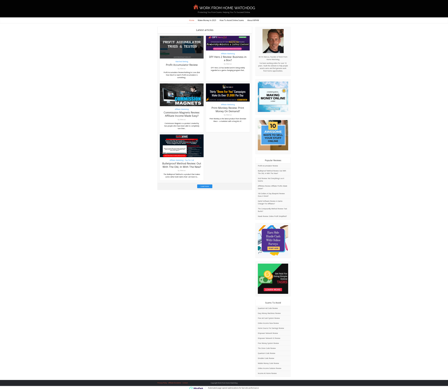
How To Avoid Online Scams (232, 20)
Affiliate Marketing (228, 53)
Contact (185, 383)
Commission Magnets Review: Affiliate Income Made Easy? (182, 114)
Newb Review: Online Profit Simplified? (272, 216)
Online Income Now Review (268, 323)
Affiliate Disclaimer (174, 383)
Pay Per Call (189, 160)
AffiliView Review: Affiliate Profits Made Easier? (272, 187)
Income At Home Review (267, 373)
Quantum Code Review (266, 353)
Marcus (183, 69)
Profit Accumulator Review (182, 64)
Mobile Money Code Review (268, 363)
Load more (205, 186)
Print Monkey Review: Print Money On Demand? (228, 109)
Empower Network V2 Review (269, 338)
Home (191, 20)
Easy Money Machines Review (269, 313)
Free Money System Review (268, 343)
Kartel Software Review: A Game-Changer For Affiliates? (270, 202)
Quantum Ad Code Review (268, 308)
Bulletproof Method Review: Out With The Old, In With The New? (181, 165)
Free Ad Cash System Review (269, 318)
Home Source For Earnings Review (271, 328)
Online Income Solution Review (269, 368)
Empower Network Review (268, 333)
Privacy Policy (162, 383)
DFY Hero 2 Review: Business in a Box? (228, 58)
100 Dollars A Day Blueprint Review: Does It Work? (271, 194)
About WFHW (253, 20)
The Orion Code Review (267, 348)
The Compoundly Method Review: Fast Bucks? (272, 210)
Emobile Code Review (266, 358)
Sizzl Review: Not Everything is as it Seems (271, 179)
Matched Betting (181, 61)
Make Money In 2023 (207, 20)
